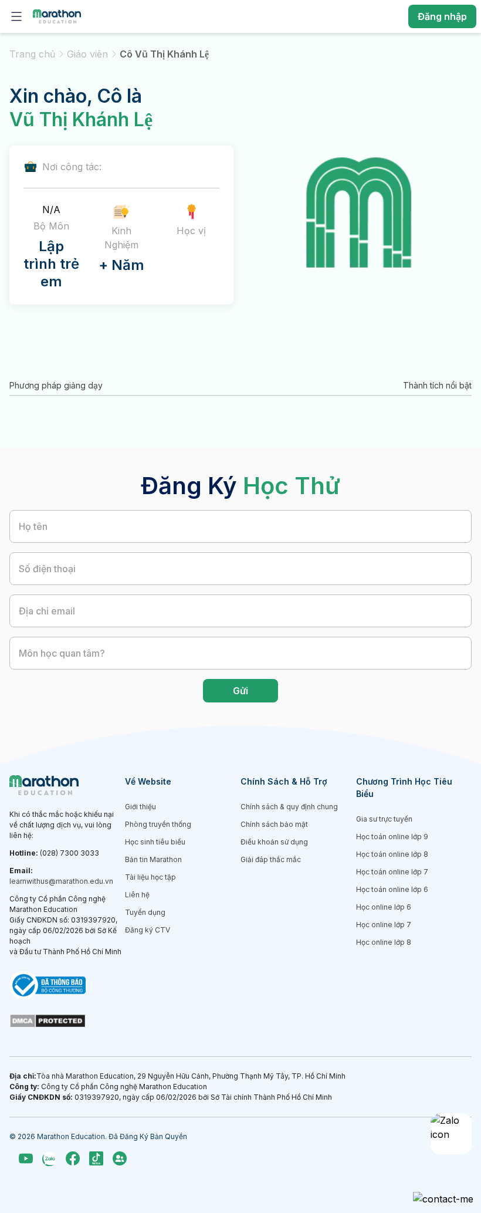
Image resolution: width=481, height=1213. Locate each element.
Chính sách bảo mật (274, 824)
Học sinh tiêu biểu (155, 841)
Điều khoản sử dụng (274, 841)
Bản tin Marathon (153, 859)
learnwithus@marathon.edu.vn (61, 881)
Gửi (240, 691)
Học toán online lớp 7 (392, 871)
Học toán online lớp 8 (392, 854)
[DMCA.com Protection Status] (67, 1021)
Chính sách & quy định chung (289, 806)
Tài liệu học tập (150, 877)
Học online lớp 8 (383, 942)
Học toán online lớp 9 (392, 836)
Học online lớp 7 (383, 924)
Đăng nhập (442, 16)
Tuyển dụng (145, 912)
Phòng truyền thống (158, 824)
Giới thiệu (140, 806)
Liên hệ (137, 894)
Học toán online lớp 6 (392, 889)
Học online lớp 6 (383, 907)
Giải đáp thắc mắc (270, 859)
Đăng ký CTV (147, 929)
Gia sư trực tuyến (384, 819)
